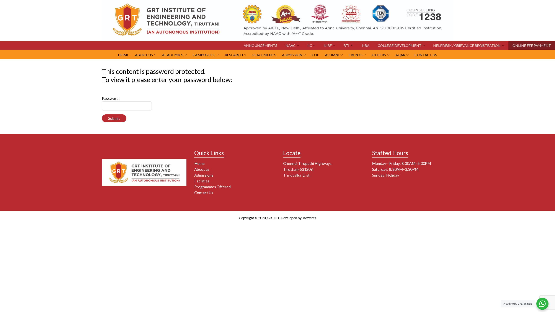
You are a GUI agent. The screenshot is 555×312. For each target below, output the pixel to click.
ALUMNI (332, 55)
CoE (315, 55)
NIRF (328, 45)
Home (199, 163)
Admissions (203, 175)
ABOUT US (144, 55)
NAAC (290, 45)
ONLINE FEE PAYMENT (532, 45)
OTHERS (379, 55)
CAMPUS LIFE (204, 55)
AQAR (400, 55)
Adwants (309, 218)
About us (201, 169)
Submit (114, 118)
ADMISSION (292, 55)
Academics (172, 55)
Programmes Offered (212, 186)
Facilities (201, 181)
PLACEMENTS (264, 55)
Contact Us (426, 55)
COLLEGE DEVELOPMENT (399, 45)
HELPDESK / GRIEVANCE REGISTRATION (467, 45)
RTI (346, 45)
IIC (309, 45)
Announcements (260, 45)
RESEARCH (234, 55)
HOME (123, 55)
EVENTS (355, 55)
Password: (111, 98)
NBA (365, 45)
